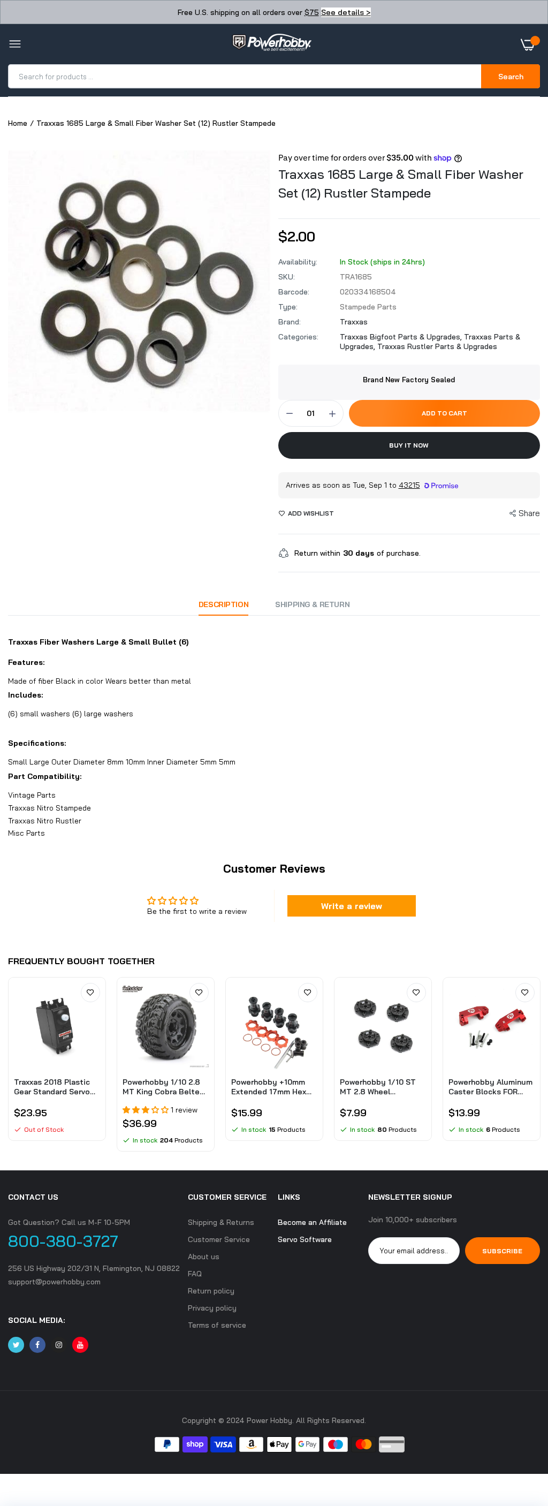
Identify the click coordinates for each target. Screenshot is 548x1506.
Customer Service (219, 1239)
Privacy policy (212, 1308)
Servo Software (305, 1239)
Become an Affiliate (312, 1222)
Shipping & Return (312, 604)
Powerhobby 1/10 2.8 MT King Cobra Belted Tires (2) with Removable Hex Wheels (165, 1086)
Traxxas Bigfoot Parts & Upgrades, (402, 337)
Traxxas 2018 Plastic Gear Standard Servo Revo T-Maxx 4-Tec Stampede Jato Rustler (52, 1086)
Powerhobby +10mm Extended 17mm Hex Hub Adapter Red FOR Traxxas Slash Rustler (271, 1086)
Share (529, 513)
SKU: (286, 277)
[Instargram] (59, 1345)
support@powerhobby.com (54, 1281)
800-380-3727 (63, 1241)
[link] (90, 992)
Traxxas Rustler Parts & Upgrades (437, 346)
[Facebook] (37, 1345)
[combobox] (245, 76)
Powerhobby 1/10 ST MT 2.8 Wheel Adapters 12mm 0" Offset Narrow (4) (378, 1086)
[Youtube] (80, 1345)
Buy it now (409, 445)
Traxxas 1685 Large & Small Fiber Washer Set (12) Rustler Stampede (400, 183)
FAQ (195, 1273)
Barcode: (293, 292)
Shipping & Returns (221, 1222)
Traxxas (354, 322)
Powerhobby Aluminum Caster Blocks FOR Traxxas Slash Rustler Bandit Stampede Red (490, 1086)
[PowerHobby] (271, 44)
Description (223, 604)
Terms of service (217, 1325)
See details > (346, 12)
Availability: (297, 262)
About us (203, 1256)
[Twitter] (16, 1345)
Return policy (211, 1291)
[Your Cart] (530, 44)
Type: (288, 307)
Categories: (298, 337)
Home (17, 123)
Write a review (351, 905)
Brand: (289, 322)
